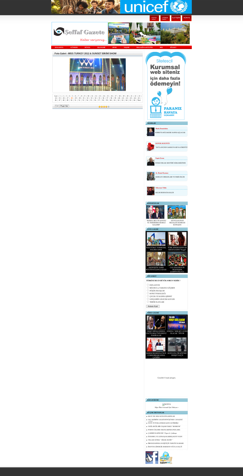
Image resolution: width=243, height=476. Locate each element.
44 (135, 98)
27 (67, 98)
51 (75, 100)
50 (71, 100)
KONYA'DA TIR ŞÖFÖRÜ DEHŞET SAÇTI (177, 354)
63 (122, 100)
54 (87, 100)
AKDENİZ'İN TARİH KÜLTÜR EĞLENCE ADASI (156, 269)
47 (59, 100)
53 (83, 100)
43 (131, 98)
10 (88, 96)
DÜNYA (87, 47)
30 (80, 98)
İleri (139, 100)
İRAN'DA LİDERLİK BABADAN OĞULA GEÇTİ (165, 447)
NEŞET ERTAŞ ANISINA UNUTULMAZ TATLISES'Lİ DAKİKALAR (156, 333)
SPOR (114, 47)
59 (107, 100)
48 (63, 100)
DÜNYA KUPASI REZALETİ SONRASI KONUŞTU (177, 223)
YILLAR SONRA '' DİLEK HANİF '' (160, 440)
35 (99, 98)
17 (116, 96)
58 (103, 100)
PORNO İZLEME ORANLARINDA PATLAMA (164, 430)
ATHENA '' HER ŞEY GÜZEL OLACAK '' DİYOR (177, 332)
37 (107, 98)
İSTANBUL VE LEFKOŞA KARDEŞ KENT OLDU (165, 436)
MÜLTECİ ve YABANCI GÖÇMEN (162, 288)
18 (120, 96)
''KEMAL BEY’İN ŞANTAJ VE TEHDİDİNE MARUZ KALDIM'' (156, 223)
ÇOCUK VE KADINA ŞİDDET (161, 296)
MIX (161, 47)
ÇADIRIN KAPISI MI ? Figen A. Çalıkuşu (162, 433)
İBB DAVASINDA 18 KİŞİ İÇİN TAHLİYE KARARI (166, 443)
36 (103, 98)
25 (60, 98)
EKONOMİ (101, 47)
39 (115, 98)
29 (76, 98)
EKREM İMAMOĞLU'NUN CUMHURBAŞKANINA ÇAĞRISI (156, 355)
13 (100, 96)
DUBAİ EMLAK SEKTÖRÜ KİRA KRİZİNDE (170, 163)
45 (139, 98)
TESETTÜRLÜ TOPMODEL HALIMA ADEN (156, 249)
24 (56, 98)
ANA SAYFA (59, 47)
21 (131, 96)
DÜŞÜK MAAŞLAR (157, 291)
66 (134, 100)
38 (111, 98)
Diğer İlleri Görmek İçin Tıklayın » (167, 407)
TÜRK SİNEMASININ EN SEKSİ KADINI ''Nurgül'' (177, 249)
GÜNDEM (73, 47)
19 (123, 96)
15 (108, 96)
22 (135, 96)
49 (67, 100)
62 (119, 100)
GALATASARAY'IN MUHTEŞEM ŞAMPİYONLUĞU (177, 270)
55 (91, 100)
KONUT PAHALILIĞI (158, 294)
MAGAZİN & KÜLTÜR (144, 47)
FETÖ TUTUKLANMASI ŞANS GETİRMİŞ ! (163, 423)
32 (87, 98)
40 (119, 98)
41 (123, 98)
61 (115, 100)
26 (64, 98)
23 (139, 96)
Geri (55, 96)
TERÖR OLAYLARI (157, 302)
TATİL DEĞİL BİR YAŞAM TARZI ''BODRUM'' (164, 426)
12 (96, 96)
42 (127, 98)
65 (130, 100)
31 (84, 98)
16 (112, 96)
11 (92, 96)
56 (95, 100)
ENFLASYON (155, 285)
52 (79, 100)
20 (127, 96)
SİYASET (173, 47)
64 (126, 100)
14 (104, 96)
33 (91, 98)
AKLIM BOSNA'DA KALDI (164, 192)
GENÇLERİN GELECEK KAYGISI (162, 299)
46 (56, 100)
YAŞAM (126, 47)
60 (111, 100)
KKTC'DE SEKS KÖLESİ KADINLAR (161, 416)
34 (95, 98)
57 (99, 100)
